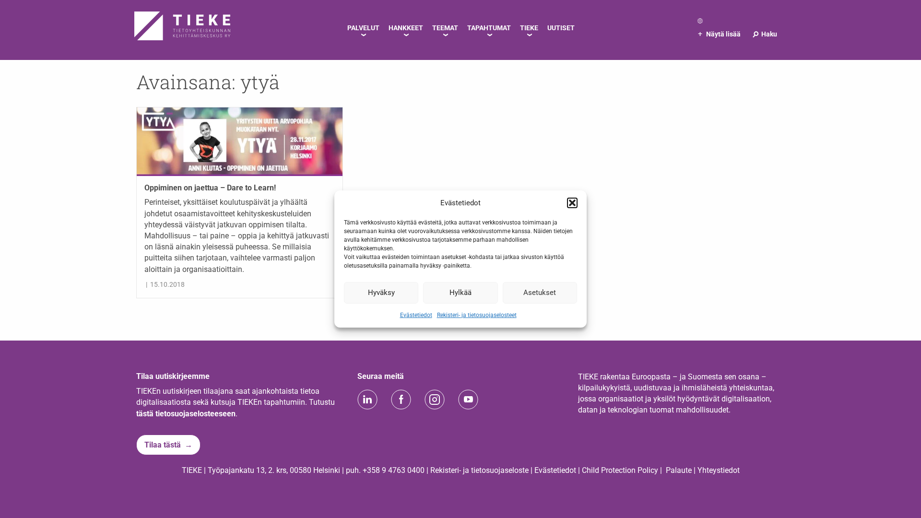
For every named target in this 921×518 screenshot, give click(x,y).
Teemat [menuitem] (445, 28)
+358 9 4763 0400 (394, 470)
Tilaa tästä (162, 444)
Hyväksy (381, 292)
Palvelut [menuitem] (363, 28)
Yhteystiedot (718, 470)
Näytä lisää (719, 34)
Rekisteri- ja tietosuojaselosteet (477, 314)
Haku (764, 34)
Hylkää (460, 292)
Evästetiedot (416, 314)
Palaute (679, 470)
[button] (572, 203)
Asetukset (539, 292)
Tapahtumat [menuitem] (489, 28)
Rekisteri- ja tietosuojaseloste (479, 470)
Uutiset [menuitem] (561, 28)
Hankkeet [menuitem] (406, 28)
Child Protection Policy (620, 470)
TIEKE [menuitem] (529, 28)
